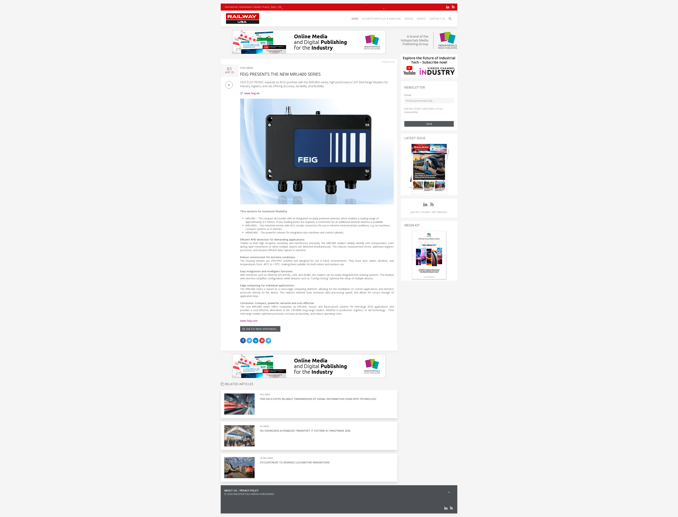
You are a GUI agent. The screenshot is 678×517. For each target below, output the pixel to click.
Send (429, 123)
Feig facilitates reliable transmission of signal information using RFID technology (318, 399)
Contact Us (437, 18)
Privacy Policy (249, 490)
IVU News (264, 426)
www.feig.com (249, 320)
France (266, 6)
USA (280, 6)
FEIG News (246, 68)
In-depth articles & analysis (381, 18)
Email (407, 95)
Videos (408, 18)
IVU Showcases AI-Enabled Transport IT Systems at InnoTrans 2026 (305, 430)
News (355, 18)
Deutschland (245, 6)
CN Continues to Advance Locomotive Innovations (295, 462)
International (231, 6)
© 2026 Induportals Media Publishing (249, 494)
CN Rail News (266, 458)
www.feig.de (251, 93)
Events (421, 18)
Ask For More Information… (261, 328)
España (257, 6)
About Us (230, 490)
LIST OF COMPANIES (236, 497)
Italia (273, 6)
